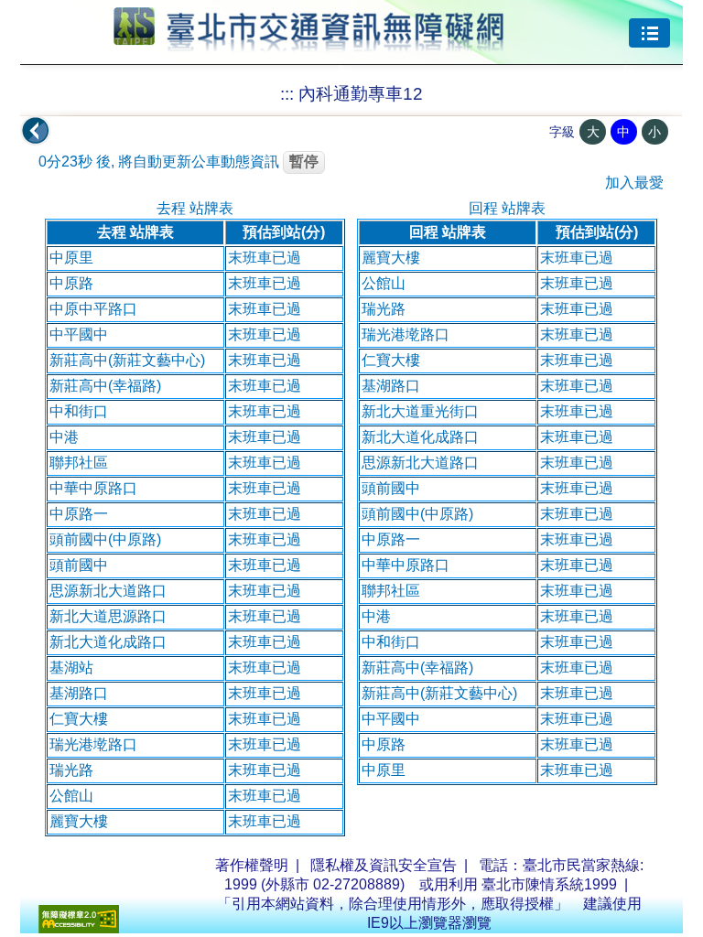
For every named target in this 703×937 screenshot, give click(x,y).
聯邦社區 (78, 462)
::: (287, 93)
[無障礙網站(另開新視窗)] (78, 928)
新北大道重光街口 (420, 411)
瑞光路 (71, 770)
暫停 (304, 161)
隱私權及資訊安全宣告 (383, 865)
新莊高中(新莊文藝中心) (127, 360)
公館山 (71, 795)
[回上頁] (35, 130)
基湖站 (71, 667)
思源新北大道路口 (108, 590)
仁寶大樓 (78, 719)
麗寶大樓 (78, 821)
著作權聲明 (251, 865)
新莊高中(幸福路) (105, 385)
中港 (64, 437)
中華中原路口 (93, 488)
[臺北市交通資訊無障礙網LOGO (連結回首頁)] (309, 43)
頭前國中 (78, 565)
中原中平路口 (93, 309)
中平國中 (78, 334)
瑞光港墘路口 (93, 744)
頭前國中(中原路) (105, 539)
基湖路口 (78, 693)
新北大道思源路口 (108, 616)
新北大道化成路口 (108, 642)
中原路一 (78, 514)
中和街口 (78, 411)
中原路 (71, 283)
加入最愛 (634, 182)
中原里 (71, 257)
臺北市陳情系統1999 (549, 884)
